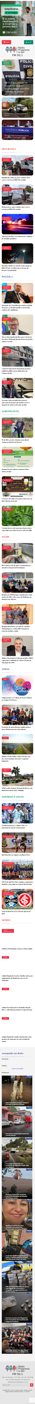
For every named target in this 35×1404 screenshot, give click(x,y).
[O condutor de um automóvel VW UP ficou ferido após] (17, 1152)
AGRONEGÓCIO (7, 421)
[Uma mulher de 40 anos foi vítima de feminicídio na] (17, 1214)
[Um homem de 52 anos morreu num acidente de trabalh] (17, 1183)
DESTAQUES (6, 62)
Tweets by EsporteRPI (17, 1068)
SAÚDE (5, 548)
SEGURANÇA (7, 63)
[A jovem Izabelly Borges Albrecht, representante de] (17, 1091)
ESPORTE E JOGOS (8, 808)
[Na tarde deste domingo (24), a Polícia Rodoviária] (17, 1276)
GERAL (5, 679)
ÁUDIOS (5, 930)
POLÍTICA (6, 288)
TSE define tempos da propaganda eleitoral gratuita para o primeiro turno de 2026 (16, 136)
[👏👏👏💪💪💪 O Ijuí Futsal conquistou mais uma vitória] (17, 1338)
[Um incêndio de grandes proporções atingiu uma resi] (17, 1245)
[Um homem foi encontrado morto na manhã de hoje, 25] (17, 1122)
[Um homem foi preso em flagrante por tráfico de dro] (17, 1307)
